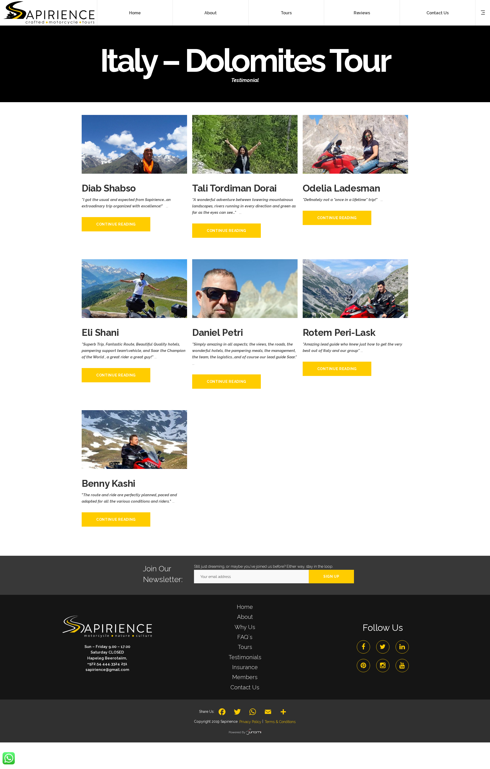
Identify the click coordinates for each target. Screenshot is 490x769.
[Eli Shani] (134, 312)
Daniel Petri (217, 332)
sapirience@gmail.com (107, 669)
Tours (245, 647)
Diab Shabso (109, 188)
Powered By (237, 732)
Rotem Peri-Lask (339, 332)
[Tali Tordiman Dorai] (245, 167)
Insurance (245, 667)
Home (245, 607)
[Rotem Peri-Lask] (355, 312)
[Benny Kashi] (134, 463)
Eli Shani (100, 332)
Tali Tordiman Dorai (234, 188)
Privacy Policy (250, 722)
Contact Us (244, 687)
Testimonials (245, 657)
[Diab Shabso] (134, 167)
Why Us (245, 627)
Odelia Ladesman (341, 188)
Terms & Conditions (280, 722)
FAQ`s (244, 637)
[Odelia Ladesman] (355, 167)
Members (245, 677)
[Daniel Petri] (245, 312)
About (245, 616)
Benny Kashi (108, 483)
